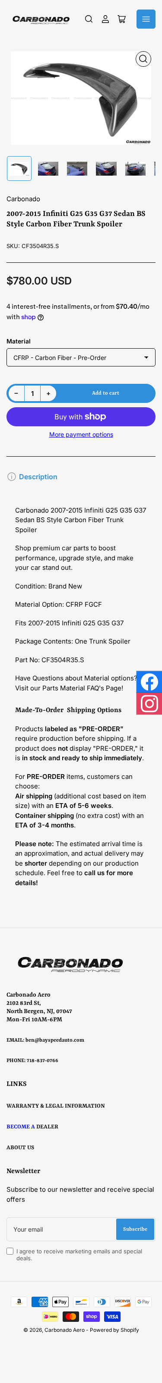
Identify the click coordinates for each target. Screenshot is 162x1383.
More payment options (81, 434)
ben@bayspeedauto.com (54, 1040)
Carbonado (23, 199)
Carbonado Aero (64, 1330)
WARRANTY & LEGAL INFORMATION (55, 1106)
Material (18, 341)
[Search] (88, 19)
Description (38, 476)
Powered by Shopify (114, 1330)
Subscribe (135, 1229)
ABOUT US (20, 1147)
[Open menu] (146, 19)
